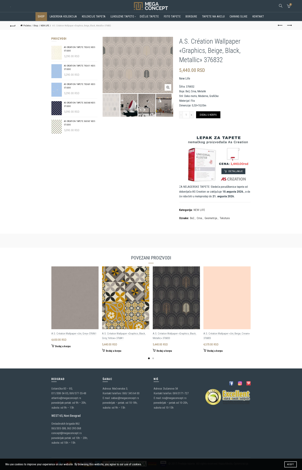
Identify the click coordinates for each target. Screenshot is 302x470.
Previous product (280, 25)
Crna (199, 218)
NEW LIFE (45, 25)
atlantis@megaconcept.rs (66, 398)
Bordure (191, 16)
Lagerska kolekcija (63, 16)
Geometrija (211, 218)
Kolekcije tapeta (94, 16)
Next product (289, 25)
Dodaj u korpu (208, 114)
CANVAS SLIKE (238, 16)
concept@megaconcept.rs (66, 433)
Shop (41, 16)
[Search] (280, 5)
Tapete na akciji (213, 16)
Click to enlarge (168, 87)
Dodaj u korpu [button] (63, 346)
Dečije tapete (149, 16)
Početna (27, 25)
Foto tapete (172, 16)
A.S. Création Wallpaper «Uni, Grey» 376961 (73, 333)
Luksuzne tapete (122, 16)
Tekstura (225, 218)
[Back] (12, 25)
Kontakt (258, 16)
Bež (192, 218)
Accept (290, 464)
